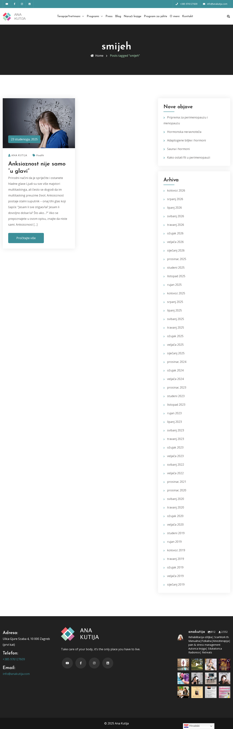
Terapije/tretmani (68, 16)
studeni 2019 (176, 533)
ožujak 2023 (175, 447)
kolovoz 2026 (176, 190)
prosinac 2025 (176, 259)
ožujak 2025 (175, 336)
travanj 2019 (175, 559)
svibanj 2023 (175, 430)
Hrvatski (194, 725)
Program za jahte (155, 16)
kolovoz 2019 (176, 550)
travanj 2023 (175, 439)
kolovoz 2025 (176, 293)
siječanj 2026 (176, 250)
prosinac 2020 (176, 490)
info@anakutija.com (16, 674)
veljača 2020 (175, 525)
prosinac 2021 (176, 482)
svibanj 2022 (175, 465)
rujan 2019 (174, 542)
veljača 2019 (175, 576)
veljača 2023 (175, 456)
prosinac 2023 (176, 387)
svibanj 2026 (175, 216)
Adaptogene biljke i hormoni (186, 140)
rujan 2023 (174, 413)
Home (99, 56)
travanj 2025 (175, 327)
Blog (118, 16)
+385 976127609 (14, 659)
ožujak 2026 (175, 233)
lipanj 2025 (174, 310)
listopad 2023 (176, 405)
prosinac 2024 (176, 362)
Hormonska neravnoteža (184, 132)
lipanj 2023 (174, 422)
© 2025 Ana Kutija (116, 723)
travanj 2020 (175, 507)
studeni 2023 (176, 396)
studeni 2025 (176, 268)
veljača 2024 (175, 379)
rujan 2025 (174, 285)
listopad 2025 (176, 276)
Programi (93, 16)
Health (40, 155)
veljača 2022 (175, 473)
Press (109, 16)
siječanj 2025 (176, 353)
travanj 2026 (175, 225)
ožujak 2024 (175, 370)
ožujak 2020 (175, 516)
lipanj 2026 (174, 208)
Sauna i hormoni (178, 149)
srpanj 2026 (175, 199)
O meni (174, 16)
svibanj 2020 (175, 499)
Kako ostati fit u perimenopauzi (188, 157)
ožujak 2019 (175, 567)
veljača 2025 (175, 345)
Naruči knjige (132, 16)
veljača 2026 (175, 242)
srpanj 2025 (175, 302)
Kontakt (187, 16)
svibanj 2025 (175, 319)
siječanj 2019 (176, 584)
